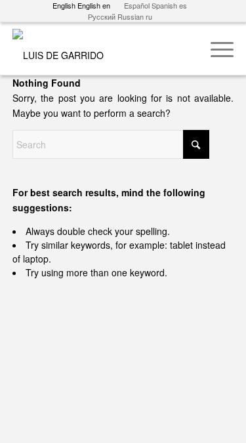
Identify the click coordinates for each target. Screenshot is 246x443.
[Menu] (215, 48)
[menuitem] (215, 48)
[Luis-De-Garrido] (101, 48)
